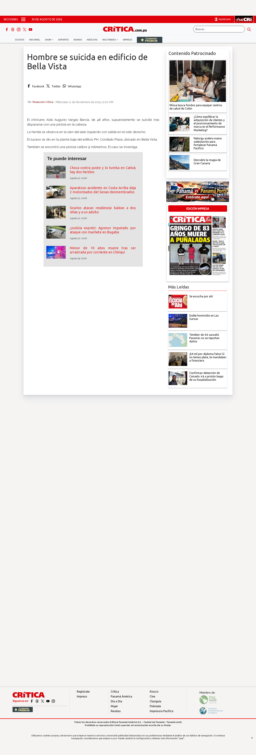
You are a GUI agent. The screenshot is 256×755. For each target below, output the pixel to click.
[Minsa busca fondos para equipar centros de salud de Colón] (197, 80)
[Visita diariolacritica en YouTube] (48, 701)
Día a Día (116, 701)
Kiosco (154, 691)
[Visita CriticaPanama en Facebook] (32, 701)
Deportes (63, 39)
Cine (152, 696)
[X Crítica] (25, 29)
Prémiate (155, 706)
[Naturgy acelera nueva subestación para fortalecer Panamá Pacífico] (179, 143)
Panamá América (121, 696)
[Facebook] (7, 29)
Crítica (115, 691)
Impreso (127, 39)
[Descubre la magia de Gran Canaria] (179, 162)
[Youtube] (30, 29)
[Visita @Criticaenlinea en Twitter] (37, 701)
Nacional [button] (34, 39)
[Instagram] (19, 29)
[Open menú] (23, 19)
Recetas (116, 711)
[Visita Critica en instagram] (53, 701)
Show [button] (48, 39)
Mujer (114, 706)
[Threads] (13, 29)
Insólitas (92, 39)
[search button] (249, 29)
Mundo (78, 39)
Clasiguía (155, 701)
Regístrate (83, 691)
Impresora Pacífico (161, 711)
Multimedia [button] (109, 39)
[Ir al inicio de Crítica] (126, 29)
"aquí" (181, 738)
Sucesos (19, 39)
